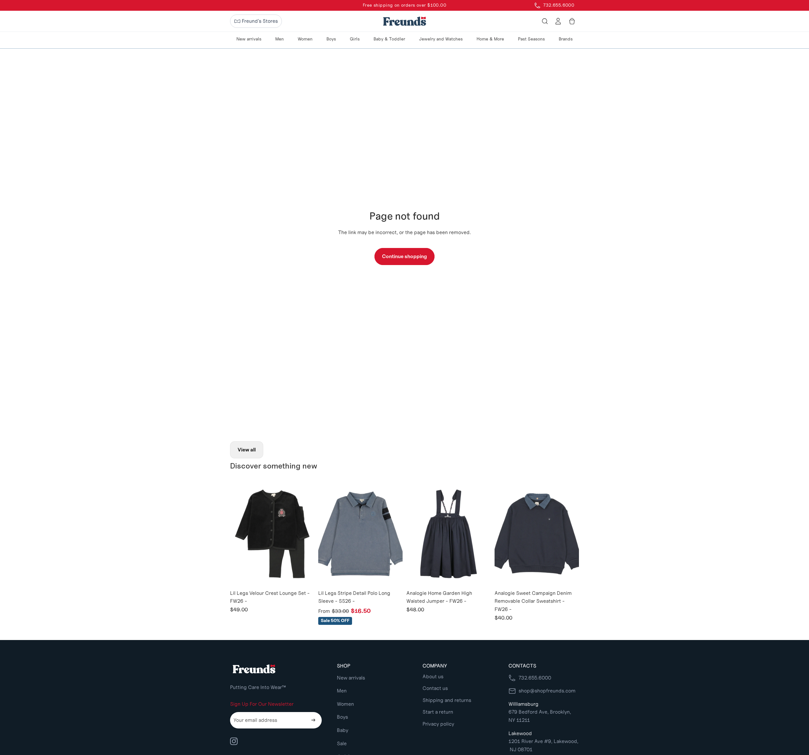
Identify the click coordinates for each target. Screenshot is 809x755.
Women (345, 704)
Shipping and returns (447, 700)
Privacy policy (438, 724)
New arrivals (351, 678)
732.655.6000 (535, 678)
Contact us (435, 688)
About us (433, 676)
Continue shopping (404, 256)
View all (247, 450)
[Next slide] (304, 534)
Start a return (438, 712)
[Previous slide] (239, 534)
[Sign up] (313, 720)
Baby (342, 730)
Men (342, 691)
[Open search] (545, 21)
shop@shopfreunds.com (547, 691)
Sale (342, 743)
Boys (342, 717)
